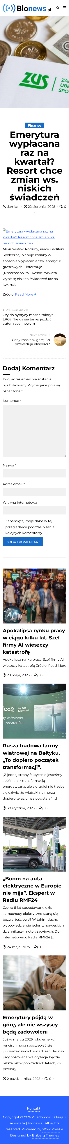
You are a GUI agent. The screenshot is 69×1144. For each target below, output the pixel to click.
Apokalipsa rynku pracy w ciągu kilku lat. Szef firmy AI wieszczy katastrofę (34, 641)
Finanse (34, 125)
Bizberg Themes (45, 1135)
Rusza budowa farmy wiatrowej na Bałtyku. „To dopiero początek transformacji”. (31, 756)
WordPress (51, 1129)
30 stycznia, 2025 (21, 808)
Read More (24, 294)
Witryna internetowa (20, 503)
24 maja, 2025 (18, 947)
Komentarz (13, 401)
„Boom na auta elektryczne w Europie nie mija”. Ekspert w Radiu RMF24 (32, 889)
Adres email (14, 484)
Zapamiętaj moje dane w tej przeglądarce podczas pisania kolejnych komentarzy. (29, 527)
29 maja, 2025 (18, 675)
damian (13, 207)
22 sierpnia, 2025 (41, 207)
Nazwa (9, 465)
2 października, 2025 (23, 1079)
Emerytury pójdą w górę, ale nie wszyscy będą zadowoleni (30, 1024)
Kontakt (33, 1108)
